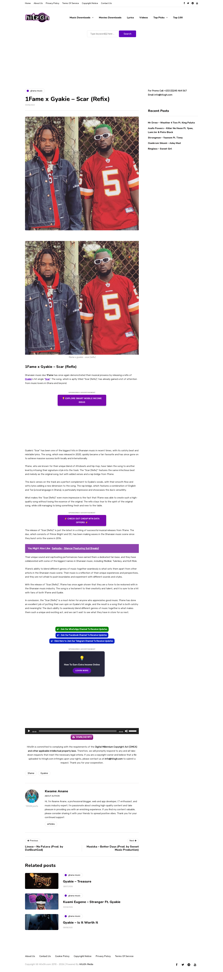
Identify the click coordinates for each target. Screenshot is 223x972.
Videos (143, 17)
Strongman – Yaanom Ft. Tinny (165, 137)
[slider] (133, 730)
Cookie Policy (62, 956)
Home (28, 3)
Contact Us (106, 3)
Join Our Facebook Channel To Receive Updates (84, 635)
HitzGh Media (86, 964)
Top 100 (178, 17)
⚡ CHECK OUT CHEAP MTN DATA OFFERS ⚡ (82, 520)
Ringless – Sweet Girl (160, 148)
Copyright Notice (90, 3)
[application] (82, 731)
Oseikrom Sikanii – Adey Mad (164, 143)
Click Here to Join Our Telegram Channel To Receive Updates (83, 641)
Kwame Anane (56, 791)
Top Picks (159, 17)
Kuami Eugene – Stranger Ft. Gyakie (91, 902)
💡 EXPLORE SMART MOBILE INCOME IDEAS (82, 400)
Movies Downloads (110, 17)
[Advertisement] (111, 60)
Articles (51, 824)
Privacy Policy (52, 3)
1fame (30, 773)
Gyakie (28, 379)
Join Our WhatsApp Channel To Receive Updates (83, 629)
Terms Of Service (70, 3)
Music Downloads (80, 17)
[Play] (28, 731)
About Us (38, 3)
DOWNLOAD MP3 (84, 737)
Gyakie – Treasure (77, 881)
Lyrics (130, 17)
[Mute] (126, 731)
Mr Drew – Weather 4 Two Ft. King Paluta (171, 122)
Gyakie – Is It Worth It (80, 922)
